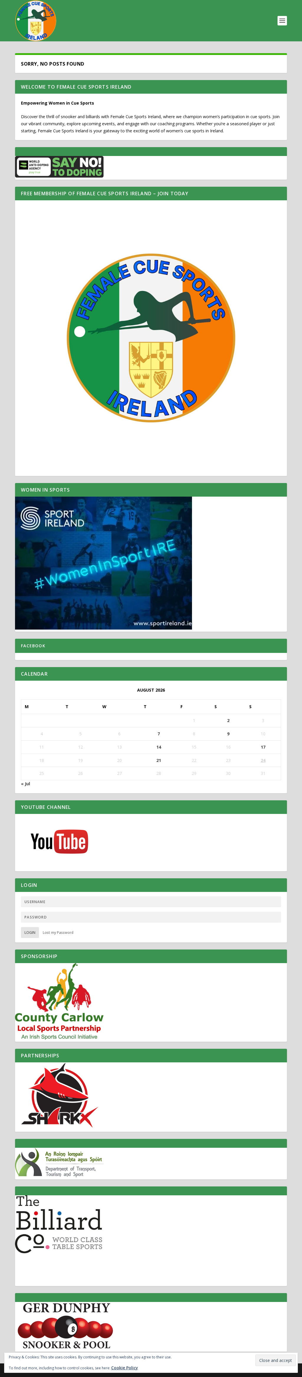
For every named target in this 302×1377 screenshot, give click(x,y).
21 (158, 760)
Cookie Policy (124, 1368)
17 (263, 747)
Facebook (33, 645)
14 (158, 747)
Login (29, 932)
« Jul (25, 783)
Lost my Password (58, 932)
